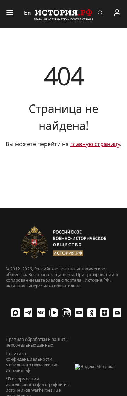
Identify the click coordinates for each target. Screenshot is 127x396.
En (27, 13)
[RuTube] (66, 312)
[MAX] (15, 312)
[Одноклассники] (91, 312)
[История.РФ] (63, 14)
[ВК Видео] (53, 312)
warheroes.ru (44, 390)
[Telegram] (28, 312)
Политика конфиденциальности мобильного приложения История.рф (32, 362)
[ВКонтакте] (41, 312)
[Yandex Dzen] (104, 312)
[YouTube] (79, 312)
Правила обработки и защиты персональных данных (37, 342)
